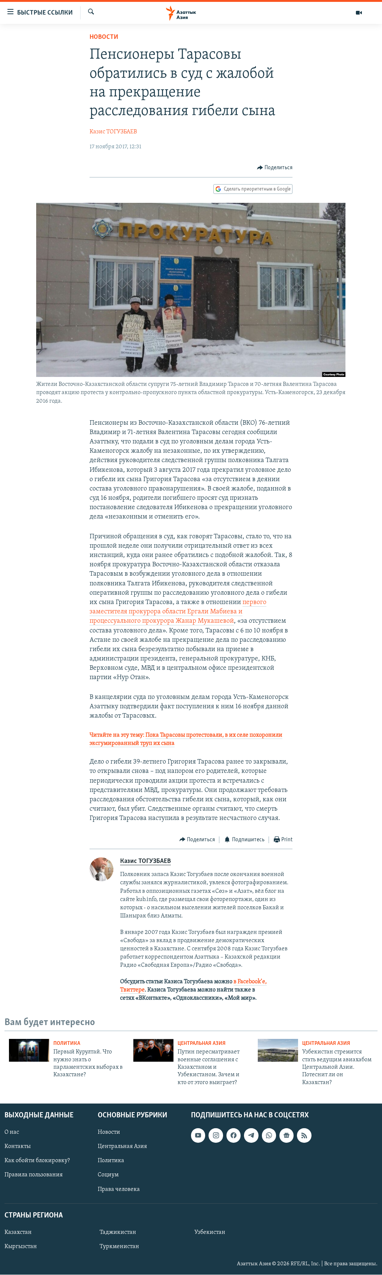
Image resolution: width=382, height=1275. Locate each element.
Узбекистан (209, 1232)
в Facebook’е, (250, 982)
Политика (66, 1043)
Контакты (17, 1147)
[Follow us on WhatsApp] (269, 1136)
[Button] (275, 168)
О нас (11, 1133)
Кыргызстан (20, 1247)
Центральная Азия (202, 1043)
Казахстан (18, 1232)
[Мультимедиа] (359, 12)
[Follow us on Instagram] (216, 1136)
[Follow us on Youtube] (198, 1136)
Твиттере (132, 990)
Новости (104, 37)
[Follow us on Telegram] (251, 1136)
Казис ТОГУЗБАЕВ (113, 132)
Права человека (119, 1189)
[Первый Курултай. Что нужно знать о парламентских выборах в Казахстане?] (29, 1050)
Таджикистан (118, 1232)
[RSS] (304, 1136)
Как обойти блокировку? (37, 1161)
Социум (108, 1175)
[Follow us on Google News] (286, 1136)
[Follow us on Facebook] (233, 1136)
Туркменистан (119, 1247)
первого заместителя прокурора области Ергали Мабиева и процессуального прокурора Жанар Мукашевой (178, 612)
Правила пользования (33, 1175)
